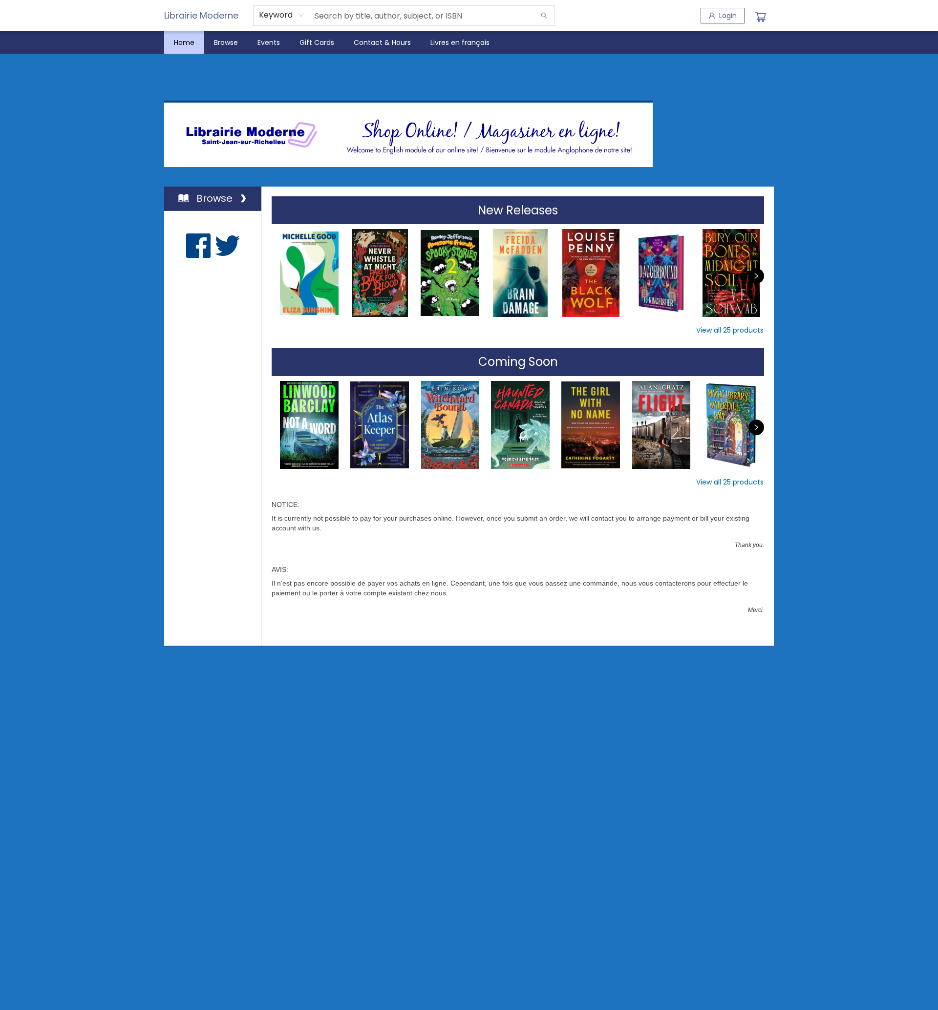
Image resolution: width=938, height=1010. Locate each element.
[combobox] (282, 15)
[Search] (544, 15)
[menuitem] (184, 42)
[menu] (469, 42)
